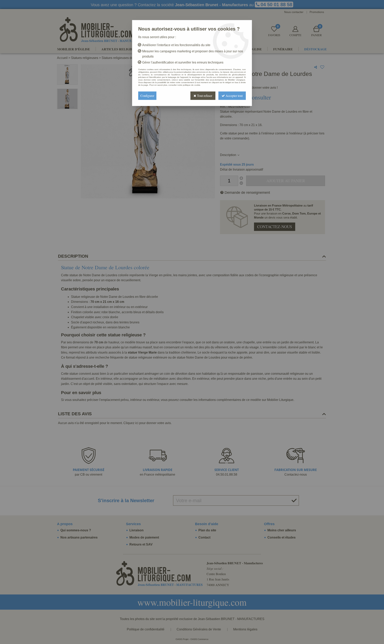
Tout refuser (204, 95)
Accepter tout (234, 95)
